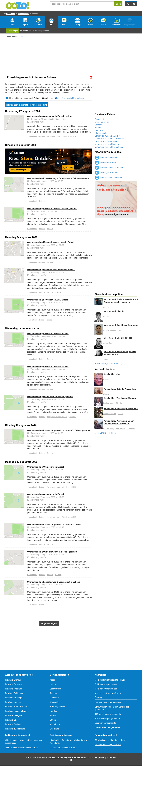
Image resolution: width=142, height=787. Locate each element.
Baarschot (99, 119)
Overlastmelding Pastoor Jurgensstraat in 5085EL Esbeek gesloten (59, 430)
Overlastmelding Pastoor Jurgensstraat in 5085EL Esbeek (54, 524)
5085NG (72, 416)
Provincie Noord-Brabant (16, 706)
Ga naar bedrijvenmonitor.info (63, 747)
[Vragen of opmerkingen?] (134, 3)
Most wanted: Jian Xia (114, 311)
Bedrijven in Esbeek (109, 157)
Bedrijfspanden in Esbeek (111, 177)
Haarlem (106, 316)
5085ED (72, 136)
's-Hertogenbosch (57, 706)
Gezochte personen (41, 30)
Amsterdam (107, 343)
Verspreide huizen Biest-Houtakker (110, 138)
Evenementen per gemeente (107, 727)
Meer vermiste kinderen (105, 432)
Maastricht (54, 702)
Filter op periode (37, 104)
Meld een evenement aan (106, 688)
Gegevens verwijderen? (75, 757)
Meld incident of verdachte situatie (110, 679)
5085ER (58, 262)
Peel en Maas (108, 403)
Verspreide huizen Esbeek (57, 136)
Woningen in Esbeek (109, 172)
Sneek (120, 413)
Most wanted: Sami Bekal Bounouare (121, 325)
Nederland (10, 13)
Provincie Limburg (13, 702)
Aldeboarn (131, 428)
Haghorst (99, 130)
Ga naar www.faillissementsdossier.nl (21, 747)
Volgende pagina (49, 623)
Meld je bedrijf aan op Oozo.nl (108, 693)
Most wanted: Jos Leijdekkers (118, 337)
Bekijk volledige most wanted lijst (109, 363)
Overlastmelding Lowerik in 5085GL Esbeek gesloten (52, 208)
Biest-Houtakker (102, 121)
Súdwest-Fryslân (109, 413)
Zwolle (105, 359)
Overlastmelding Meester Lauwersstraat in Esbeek (51, 242)
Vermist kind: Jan (112, 374)
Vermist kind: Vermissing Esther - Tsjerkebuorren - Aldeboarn (119, 422)
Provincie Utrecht (12, 719)
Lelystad (53, 684)
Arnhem (106, 307)
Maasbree (120, 403)
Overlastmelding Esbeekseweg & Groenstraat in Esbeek (53, 581)
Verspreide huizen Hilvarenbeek (109, 146)
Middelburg (55, 724)
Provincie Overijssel (13, 715)
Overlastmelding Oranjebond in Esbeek (45, 466)
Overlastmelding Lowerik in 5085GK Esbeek (48, 333)
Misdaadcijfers (25, 30)
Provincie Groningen (14, 697)
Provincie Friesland (13, 688)
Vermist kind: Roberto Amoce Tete (120, 388)
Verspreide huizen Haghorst (107, 144)
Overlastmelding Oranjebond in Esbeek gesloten (50, 396)
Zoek (118, 3)
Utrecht (53, 719)
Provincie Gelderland (14, 693)
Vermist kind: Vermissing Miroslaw (120, 398)
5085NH (58, 574)
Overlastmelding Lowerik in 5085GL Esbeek (47, 299)
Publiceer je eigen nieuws (106, 684)
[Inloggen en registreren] (128, 3)
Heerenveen (108, 428)
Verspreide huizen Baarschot (107, 135)
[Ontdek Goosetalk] (48, 161)
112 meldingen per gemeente (108, 714)
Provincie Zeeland (13, 724)
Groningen (54, 697)
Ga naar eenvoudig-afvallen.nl (108, 744)
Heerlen (106, 379)
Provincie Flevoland (13, 684)
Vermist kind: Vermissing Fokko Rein (121, 408)
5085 (49, 201)
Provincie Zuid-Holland (15, 728)
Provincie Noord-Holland (15, 710)
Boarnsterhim (120, 428)
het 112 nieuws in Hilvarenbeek (70, 98)
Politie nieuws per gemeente (107, 718)
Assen (52, 679)
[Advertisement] (48, 647)
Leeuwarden (55, 688)
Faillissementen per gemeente (108, 702)
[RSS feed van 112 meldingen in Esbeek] (91, 77)
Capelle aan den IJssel (112, 330)
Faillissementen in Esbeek (111, 167)
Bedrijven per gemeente (105, 722)
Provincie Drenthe (13, 679)
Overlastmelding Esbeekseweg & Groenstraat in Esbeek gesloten (58, 178)
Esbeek (23, 36)
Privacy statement (107, 757)
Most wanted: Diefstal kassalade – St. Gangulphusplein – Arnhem (121, 300)
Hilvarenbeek (23, 13)
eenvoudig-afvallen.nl (117, 214)
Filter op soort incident (16, 104)
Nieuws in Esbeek (108, 162)
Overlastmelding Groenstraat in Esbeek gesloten (50, 116)
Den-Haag (54, 728)
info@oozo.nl (55, 757)
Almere (106, 394)
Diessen (98, 124)
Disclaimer (92, 757)
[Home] (17, 5)
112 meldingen (12, 30)
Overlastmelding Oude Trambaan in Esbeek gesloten (52, 551)
